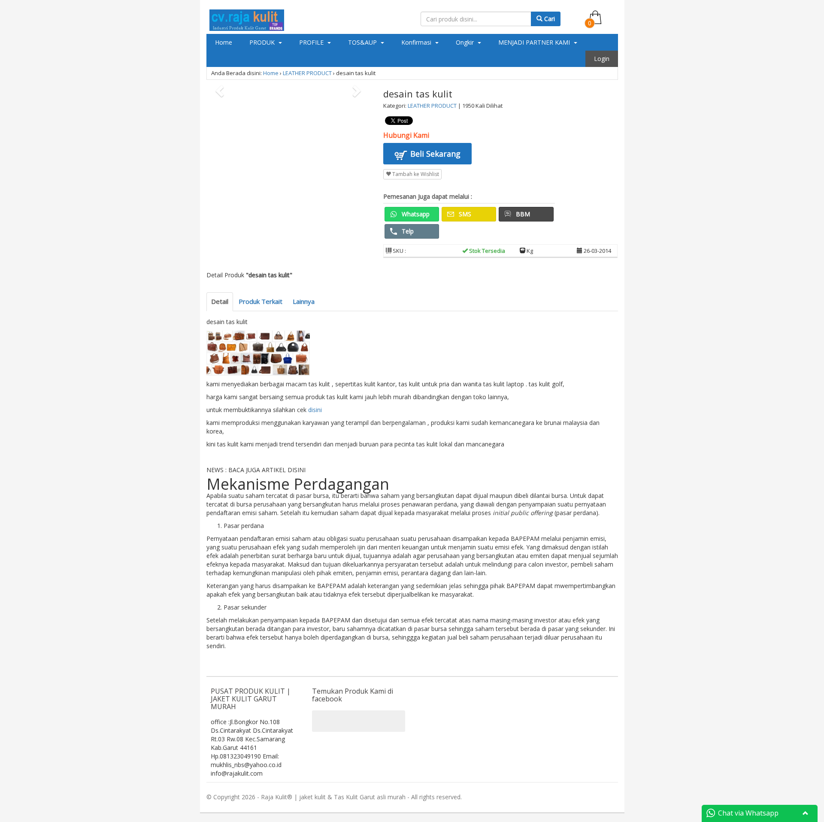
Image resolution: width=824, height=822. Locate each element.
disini (315, 410)
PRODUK (262, 42)
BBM (522, 214)
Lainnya (304, 301)
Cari (548, 19)
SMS (464, 214)
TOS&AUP (363, 42)
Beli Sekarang (434, 154)
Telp (407, 231)
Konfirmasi (417, 42)
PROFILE (312, 42)
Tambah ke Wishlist (415, 174)
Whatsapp (415, 214)
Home (223, 42)
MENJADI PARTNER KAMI (535, 42)
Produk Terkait (260, 301)
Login (601, 59)
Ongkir (466, 42)
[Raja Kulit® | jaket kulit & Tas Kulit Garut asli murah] (246, 18)
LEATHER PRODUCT (307, 73)
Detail (219, 301)
